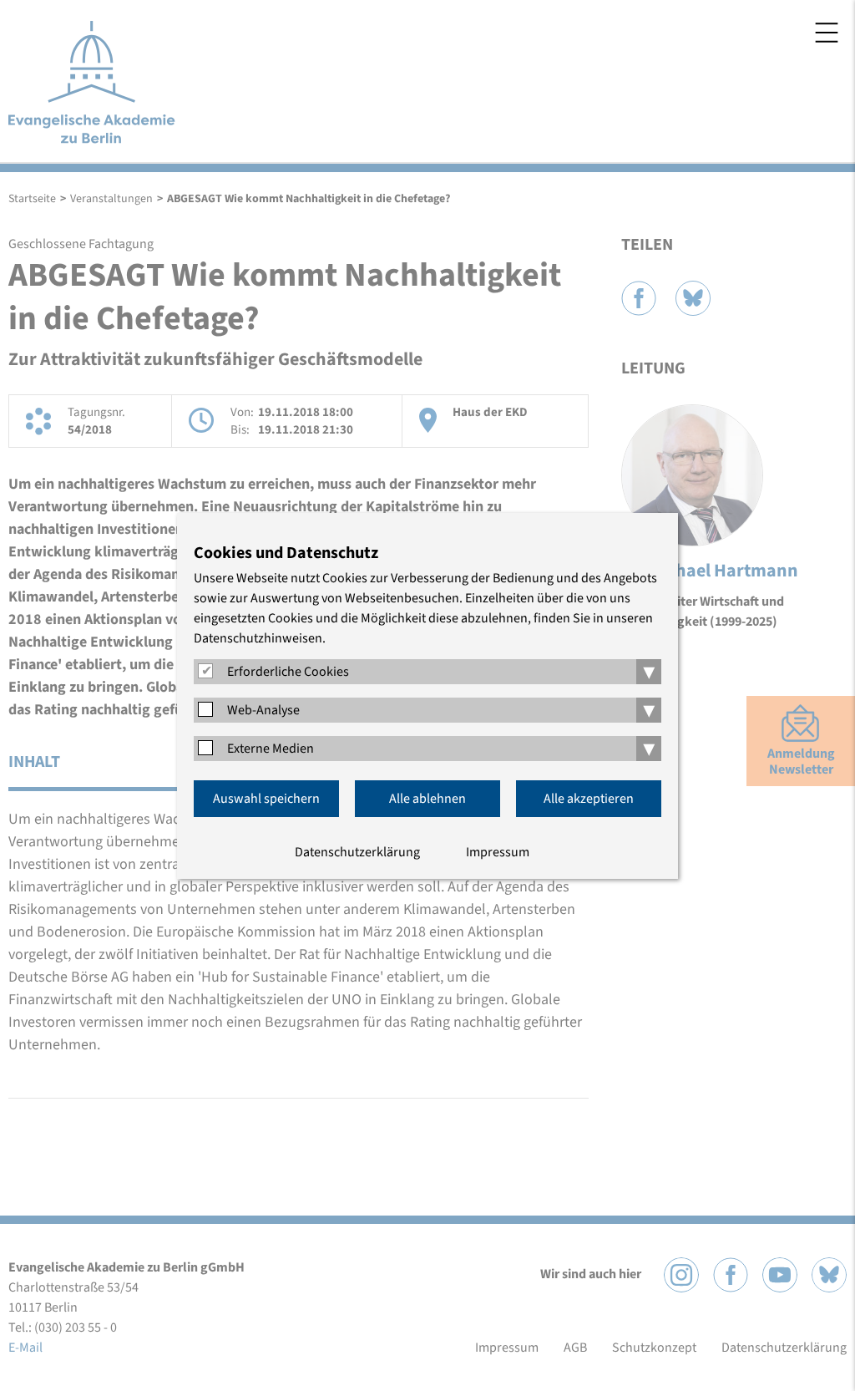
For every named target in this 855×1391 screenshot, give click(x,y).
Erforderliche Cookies (288, 672)
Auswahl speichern (266, 798)
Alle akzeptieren (589, 798)
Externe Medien (270, 748)
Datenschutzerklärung (357, 852)
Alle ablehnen (427, 798)
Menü (826, 33)
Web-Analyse (263, 710)
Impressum (497, 852)
